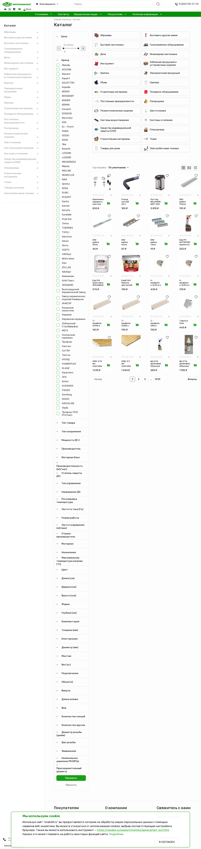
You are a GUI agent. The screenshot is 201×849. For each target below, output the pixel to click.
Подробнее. (116, 834)
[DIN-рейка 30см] (102, 223)
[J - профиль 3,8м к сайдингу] (160, 304)
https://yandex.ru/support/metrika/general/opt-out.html (133, 830)
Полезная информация (145, 14)
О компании (41, 14)
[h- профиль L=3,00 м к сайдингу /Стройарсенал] (160, 263)
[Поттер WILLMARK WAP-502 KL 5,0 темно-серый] (160, 182)
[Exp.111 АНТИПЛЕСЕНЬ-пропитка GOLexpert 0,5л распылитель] (188, 223)
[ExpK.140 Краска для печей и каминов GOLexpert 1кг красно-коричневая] (131, 263)
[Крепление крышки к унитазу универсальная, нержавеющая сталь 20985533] (102, 182)
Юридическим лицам (86, 14)
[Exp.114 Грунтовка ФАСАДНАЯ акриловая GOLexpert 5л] (102, 263)
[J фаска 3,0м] (188, 304)
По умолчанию (117, 167)
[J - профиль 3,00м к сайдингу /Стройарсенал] (102, 304)
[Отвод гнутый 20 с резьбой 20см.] (131, 182)
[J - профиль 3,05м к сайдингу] (131, 304)
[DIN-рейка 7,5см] (160, 223)
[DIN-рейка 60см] (131, 223)
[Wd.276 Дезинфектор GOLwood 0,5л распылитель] (160, 344)
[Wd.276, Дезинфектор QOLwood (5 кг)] (188, 344)
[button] (50, 4)
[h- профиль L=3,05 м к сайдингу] (188, 263)
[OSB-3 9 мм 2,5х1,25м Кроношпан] (131, 344)
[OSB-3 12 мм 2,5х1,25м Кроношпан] (102, 344)
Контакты (63, 14)
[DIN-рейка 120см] (188, 182)
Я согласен (167, 842)
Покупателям (115, 14)
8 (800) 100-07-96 (189, 4)
